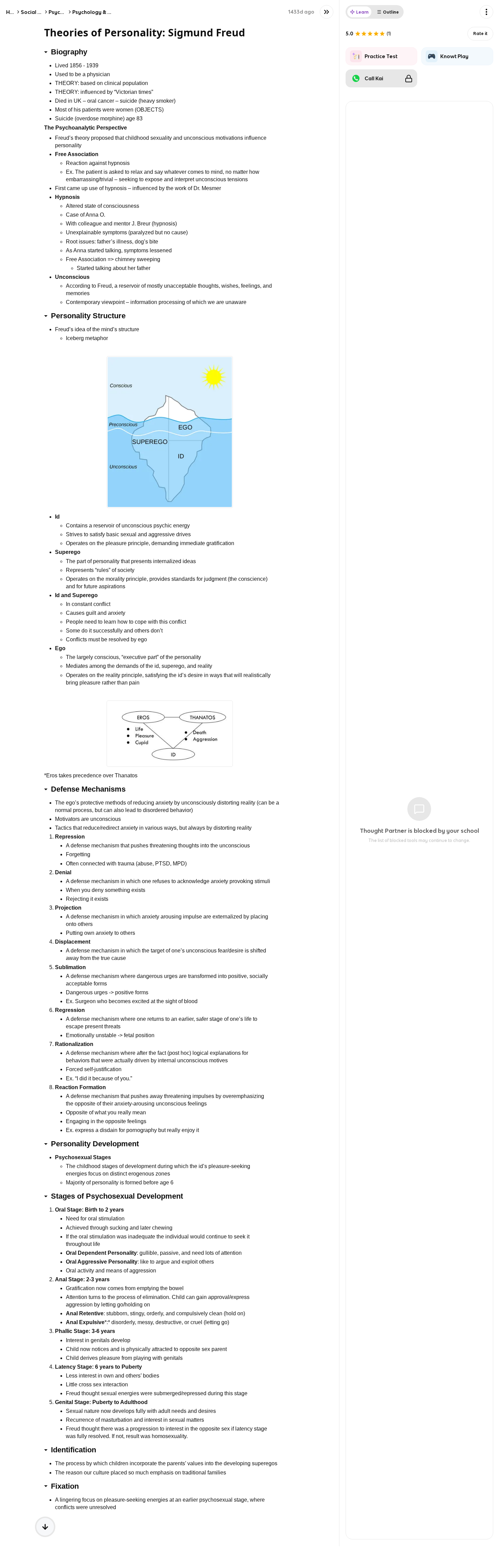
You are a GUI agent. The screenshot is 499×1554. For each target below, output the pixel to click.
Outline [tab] (391, 12)
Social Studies (39, 12)
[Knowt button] (326, 12)
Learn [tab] (362, 12)
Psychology (63, 12)
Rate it (480, 33)
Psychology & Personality (104, 12)
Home (13, 12)
